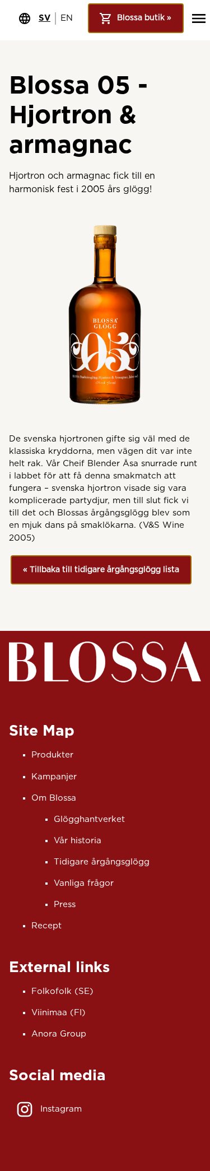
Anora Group (58, 1034)
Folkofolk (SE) (62, 991)
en (66, 18)
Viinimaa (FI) (58, 1013)
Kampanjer (54, 777)
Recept (46, 926)
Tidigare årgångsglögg (102, 862)
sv (44, 18)
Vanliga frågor (84, 883)
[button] (101, 570)
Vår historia (77, 841)
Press (65, 904)
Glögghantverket (89, 819)
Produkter (52, 755)
